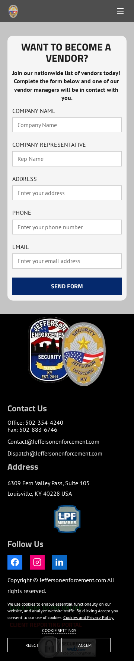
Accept (85, 645)
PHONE (21, 212)
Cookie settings (59, 630)
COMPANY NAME (33, 110)
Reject (32, 645)
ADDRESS (24, 178)
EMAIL (20, 246)
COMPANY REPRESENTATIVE (49, 144)
